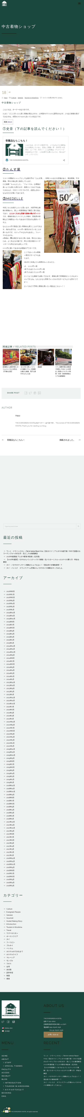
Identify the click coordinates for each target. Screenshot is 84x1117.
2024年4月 (10, 670)
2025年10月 (10, 619)
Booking (6, 1093)
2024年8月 (10, 658)
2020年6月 (10, 731)
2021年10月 (10, 704)
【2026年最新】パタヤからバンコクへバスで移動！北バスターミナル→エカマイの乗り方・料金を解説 (62, 1070)
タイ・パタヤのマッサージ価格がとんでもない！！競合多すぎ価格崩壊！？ (34, 565)
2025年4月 (10, 634)
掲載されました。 (67, 440)
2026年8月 (10, 591)
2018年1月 (10, 819)
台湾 (8, 967)
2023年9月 (10, 688)
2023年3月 (10, 692)
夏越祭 (40, 367)
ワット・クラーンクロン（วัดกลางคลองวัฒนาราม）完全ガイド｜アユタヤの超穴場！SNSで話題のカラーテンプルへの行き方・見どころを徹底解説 (63, 1058)
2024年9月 (10, 655)
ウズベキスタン (12, 933)
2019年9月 (10, 758)
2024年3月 (10, 673)
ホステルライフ (12, 954)
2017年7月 (10, 837)
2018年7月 (10, 801)
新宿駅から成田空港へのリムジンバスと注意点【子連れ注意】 (10, 369)
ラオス (8, 964)
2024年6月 (10, 664)
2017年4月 (10, 846)
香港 (8, 979)
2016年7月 (10, 873)
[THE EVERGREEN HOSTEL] (7, 3)
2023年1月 (10, 695)
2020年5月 (10, 734)
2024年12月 (10, 646)
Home (5, 1056)
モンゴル (9, 961)
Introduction (11, 924)
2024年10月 (10, 652)
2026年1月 (10, 610)
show (10, 122)
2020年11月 (10, 722)
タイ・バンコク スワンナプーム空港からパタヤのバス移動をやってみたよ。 (35, 568)
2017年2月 (10, 852)
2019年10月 (10, 755)
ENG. (4, 1096)
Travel (8, 930)
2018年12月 (10, 786)
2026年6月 (10, 597)
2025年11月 (10, 616)
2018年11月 (10, 789)
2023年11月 (10, 685)
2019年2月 (10, 779)
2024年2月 (10, 676)
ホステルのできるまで (14, 951)
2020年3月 (10, 740)
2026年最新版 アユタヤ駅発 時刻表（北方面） (23, 557)
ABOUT (5, 1059)
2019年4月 (10, 773)
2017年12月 (10, 822)
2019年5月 (10, 770)
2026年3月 (10, 607)
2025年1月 (10, 643)
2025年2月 (10, 640)
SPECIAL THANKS (14, 1066)
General (20, 98)
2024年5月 (10, 667)
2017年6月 (10, 840)
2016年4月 (10, 883)
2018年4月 (10, 810)
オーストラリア (12, 936)
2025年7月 (10, 625)
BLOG (4, 1079)
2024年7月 (10, 661)
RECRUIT (6, 1076)
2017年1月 (10, 855)
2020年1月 (10, 746)
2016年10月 (10, 864)
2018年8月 (10, 798)
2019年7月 (10, 764)
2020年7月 (10, 728)
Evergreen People (13, 912)
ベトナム (9, 948)
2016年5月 (10, 879)
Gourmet (9, 918)
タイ (8, 939)
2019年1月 (10, 782)
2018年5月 (10, 807)
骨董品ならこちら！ (16, 440)
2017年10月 (10, 828)
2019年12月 (10, 749)
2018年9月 (10, 795)
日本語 (7, 1031)
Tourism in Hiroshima (31, 98)
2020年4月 (10, 737)
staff (8, 1063)
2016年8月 (10, 870)
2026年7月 (10, 594)
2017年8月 (10, 834)
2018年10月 (10, 792)
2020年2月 (10, 743)
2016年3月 (10, 886)
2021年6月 (10, 710)
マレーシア (10, 958)
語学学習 (9, 973)
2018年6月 (10, 804)
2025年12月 (10, 613)
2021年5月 (10, 713)
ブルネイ (9, 945)
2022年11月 (10, 701)
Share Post (13, 393)
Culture (13, 98)
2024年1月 (10, 679)
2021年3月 (10, 716)
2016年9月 (10, 867)
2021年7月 (10, 707)
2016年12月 (10, 858)
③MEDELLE (13, 198)
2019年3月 (10, 776)
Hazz (5, 98)
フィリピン (10, 942)
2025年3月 (10, 637)
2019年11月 (10, 752)
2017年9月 (10, 831)
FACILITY (6, 1069)
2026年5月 (10, 601)
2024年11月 (10, 649)
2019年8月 (10, 761)
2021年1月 (10, 719)
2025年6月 (10, 628)
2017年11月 (10, 825)
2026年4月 (10, 603)
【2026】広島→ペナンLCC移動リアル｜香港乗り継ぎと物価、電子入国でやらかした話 (28, 370)
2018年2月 (10, 816)
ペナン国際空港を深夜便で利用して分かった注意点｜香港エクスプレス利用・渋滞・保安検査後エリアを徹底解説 (63, 371)
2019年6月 (10, 767)
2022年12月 (10, 698)
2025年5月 (10, 631)
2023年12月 (10, 682)
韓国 (8, 976)
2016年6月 (10, 877)
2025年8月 (10, 622)
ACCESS (6, 1073)
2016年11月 (10, 861)
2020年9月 (10, 725)
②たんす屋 (11, 169)
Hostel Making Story (14, 921)
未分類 (8, 970)
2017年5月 (10, 843)
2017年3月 (10, 849)
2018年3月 (10, 813)
